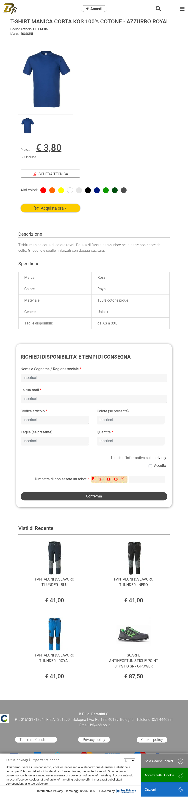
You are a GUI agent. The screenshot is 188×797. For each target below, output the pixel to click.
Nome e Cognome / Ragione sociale (51, 369)
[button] (45, 111)
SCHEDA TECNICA (53, 174)
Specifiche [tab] (28, 263)
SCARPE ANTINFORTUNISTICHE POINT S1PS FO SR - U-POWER (133, 660)
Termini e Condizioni (36, 740)
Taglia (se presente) (37, 432)
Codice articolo (34, 411)
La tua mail (31, 390)
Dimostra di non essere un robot (62, 479)
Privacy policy (94, 740)
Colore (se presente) (113, 411)
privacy (160, 458)
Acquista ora (52, 208)
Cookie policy (152, 740)
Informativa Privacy (50, 791)
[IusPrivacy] (126, 791)
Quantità (105, 432)
